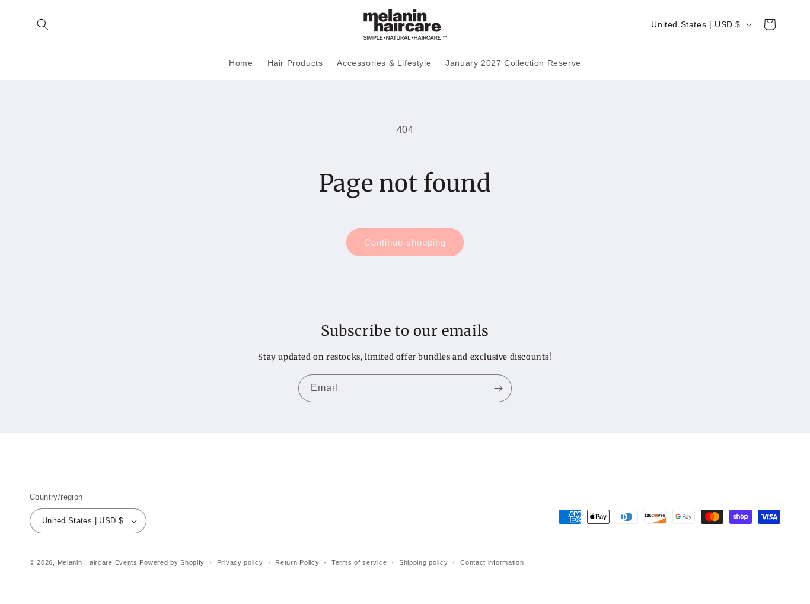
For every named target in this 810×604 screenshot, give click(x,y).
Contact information (492, 562)
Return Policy (297, 562)
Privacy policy (240, 562)
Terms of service (359, 562)
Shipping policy (423, 562)
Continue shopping (405, 242)
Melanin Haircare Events (98, 562)
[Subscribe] (498, 388)
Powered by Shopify (172, 562)
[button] (43, 24)
